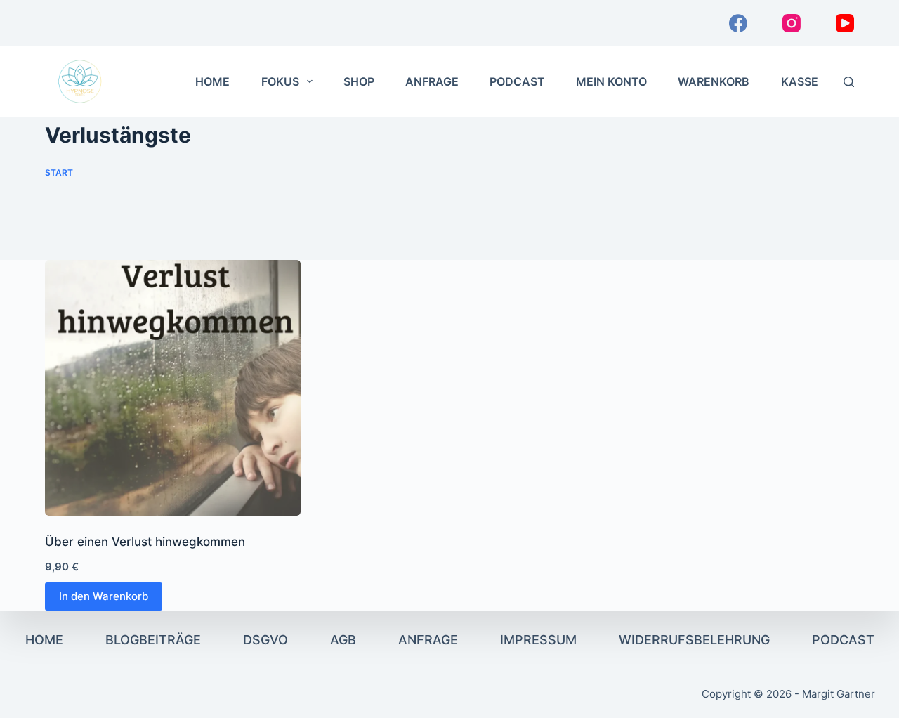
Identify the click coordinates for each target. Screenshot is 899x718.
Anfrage (432, 81)
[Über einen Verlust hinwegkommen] (173, 388)
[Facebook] (738, 23)
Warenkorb (713, 81)
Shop (358, 81)
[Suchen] (849, 82)
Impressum (538, 639)
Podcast (517, 81)
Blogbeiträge (153, 639)
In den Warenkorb (103, 596)
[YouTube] (845, 23)
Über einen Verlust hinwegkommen (145, 542)
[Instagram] (791, 23)
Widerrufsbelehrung (694, 639)
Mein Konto (611, 81)
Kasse (799, 81)
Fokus (280, 81)
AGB (343, 639)
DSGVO (265, 639)
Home (212, 81)
